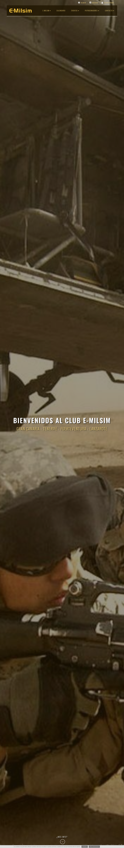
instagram (95, 3)
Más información (94, 846)
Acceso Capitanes (109, 3)
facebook (83, 3)
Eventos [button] (74, 10)
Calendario (61, 10)
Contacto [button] (109, 10)
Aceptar (85, 846)
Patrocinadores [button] (91, 10)
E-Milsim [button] (46, 10)
